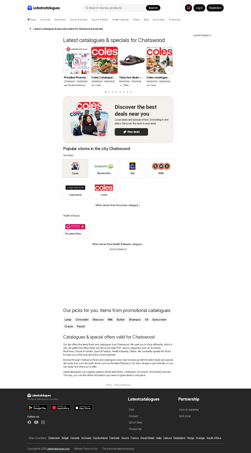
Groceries (155, 347)
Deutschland (100, 438)
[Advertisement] (118, 275)
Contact (133, 416)
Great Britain (147, 438)
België (65, 438)
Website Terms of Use (85, 448)
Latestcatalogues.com (58, 448)
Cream (69, 326)
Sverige (200, 438)
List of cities (159, 19)
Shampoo (135, 319)
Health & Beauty (120, 351)
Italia (159, 438)
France (134, 438)
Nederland (179, 438)
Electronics (68, 351)
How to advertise (189, 409)
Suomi (125, 438)
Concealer (82, 319)
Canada (74, 438)
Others (133, 351)
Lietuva (167, 438)
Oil (146, 319)
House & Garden (84, 351)
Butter (121, 319)
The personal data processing (118, 448)
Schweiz (86, 438)
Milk (110, 319)
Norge (190, 438)
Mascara (98, 319)
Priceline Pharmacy (120, 363)
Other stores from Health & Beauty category (117, 244)
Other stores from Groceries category (116, 205)
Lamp (68, 319)
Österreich (54, 438)
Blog (146, 19)
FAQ (131, 409)
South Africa (213, 438)
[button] (37, 408)
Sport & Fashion (102, 351)
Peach (81, 326)
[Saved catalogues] (188, 7)
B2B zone (185, 416)
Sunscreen (159, 319)
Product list (174, 19)
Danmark (114, 438)
